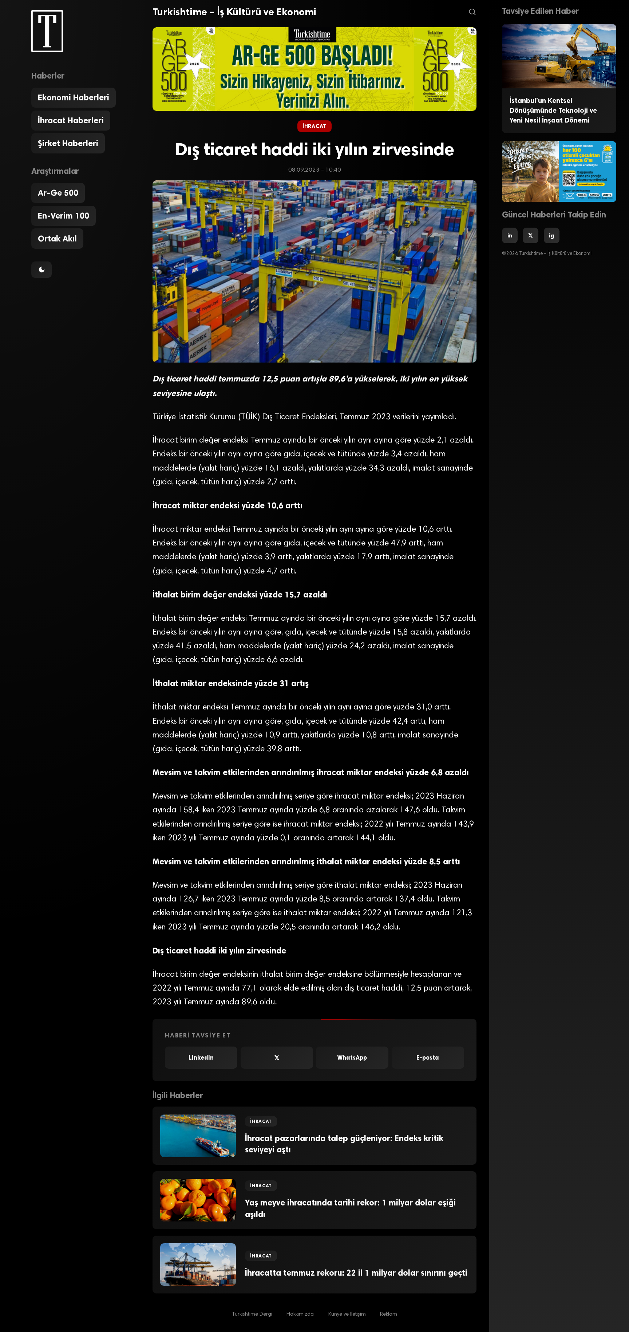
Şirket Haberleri (68, 143)
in (509, 235)
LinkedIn (201, 1057)
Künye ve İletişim (347, 1314)
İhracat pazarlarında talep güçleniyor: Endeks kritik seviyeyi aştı (344, 1144)
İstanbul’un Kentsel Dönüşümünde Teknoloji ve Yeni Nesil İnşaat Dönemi (553, 110)
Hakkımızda (300, 1314)
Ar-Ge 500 (58, 193)
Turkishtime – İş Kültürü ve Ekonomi (234, 12)
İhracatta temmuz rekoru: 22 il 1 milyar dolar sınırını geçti (356, 1273)
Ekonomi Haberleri (73, 98)
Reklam (388, 1314)
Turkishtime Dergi (252, 1314)
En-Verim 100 (63, 216)
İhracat (314, 126)
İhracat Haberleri (71, 120)
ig (551, 235)
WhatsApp (352, 1057)
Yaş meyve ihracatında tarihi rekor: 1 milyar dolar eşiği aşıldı (350, 1208)
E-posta (427, 1057)
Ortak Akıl (57, 239)
